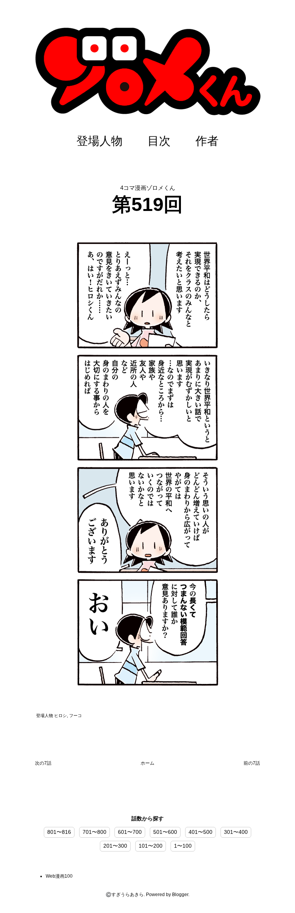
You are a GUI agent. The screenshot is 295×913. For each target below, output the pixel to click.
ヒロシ (60, 715)
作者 (207, 140)
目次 (159, 140)
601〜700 (130, 832)
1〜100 (183, 846)
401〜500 (200, 832)
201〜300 (115, 846)
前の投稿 (252, 765)
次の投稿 (43, 765)
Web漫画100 (59, 876)
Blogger (180, 894)
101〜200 (150, 846)
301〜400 (236, 832)
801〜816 (59, 832)
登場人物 (99, 140)
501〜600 (165, 832)
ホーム (147, 763)
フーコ (75, 715)
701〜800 (94, 832)
